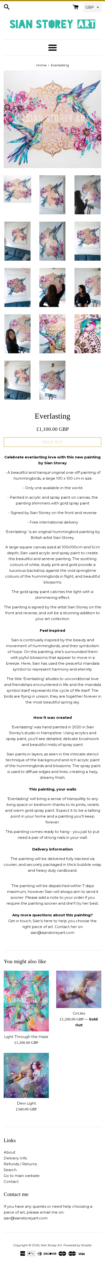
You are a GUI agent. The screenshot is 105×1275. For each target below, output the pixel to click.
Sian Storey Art (51, 1245)
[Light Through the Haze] (26, 1001)
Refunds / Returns (20, 1164)
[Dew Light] (26, 1075)
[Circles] (78, 989)
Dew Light (26, 1103)
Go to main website (22, 1175)
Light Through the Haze (26, 1036)
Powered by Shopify (77, 1245)
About (9, 1152)
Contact (11, 1181)
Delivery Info (15, 1158)
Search (10, 1169)
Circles (79, 1013)
